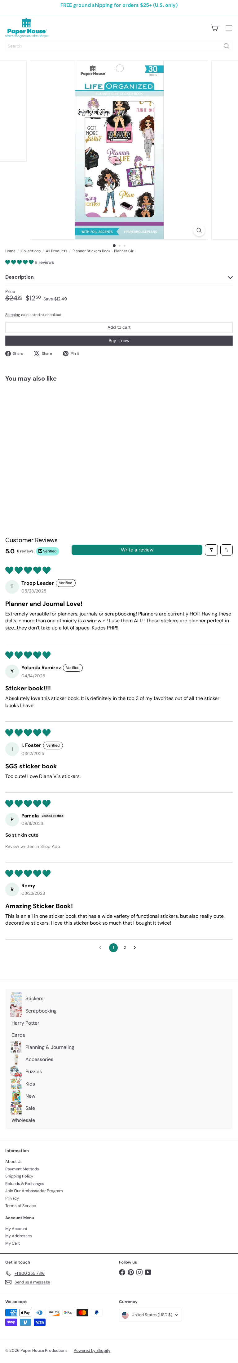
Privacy (12, 1198)
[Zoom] (199, 230)
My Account (16, 1228)
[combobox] (119, 46)
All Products (56, 251)
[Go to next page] (136, 948)
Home (10, 251)
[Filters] (211, 550)
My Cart (12, 1243)
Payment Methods (22, 1169)
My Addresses (18, 1235)
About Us (14, 1161)
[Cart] (214, 28)
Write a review (137, 550)
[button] (20, 262)
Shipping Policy (19, 1176)
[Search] (226, 46)
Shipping (12, 314)
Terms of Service (20, 1205)
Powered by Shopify (92, 1350)
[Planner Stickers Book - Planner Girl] (44, 439)
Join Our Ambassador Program (34, 1190)
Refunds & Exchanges (24, 1183)
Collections (31, 251)
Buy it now (119, 340)
